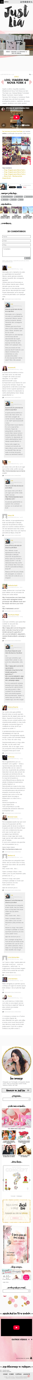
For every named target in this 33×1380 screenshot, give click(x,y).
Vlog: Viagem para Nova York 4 (16, 81)
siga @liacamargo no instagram (16, 1366)
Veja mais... (6, 1282)
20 (31, 74)
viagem (14, 199)
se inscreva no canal (22, 1358)
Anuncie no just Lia (15, 1090)
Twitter (27, 2)
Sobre (11, 1374)
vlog (21, 199)
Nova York (29, 196)
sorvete (5, 199)
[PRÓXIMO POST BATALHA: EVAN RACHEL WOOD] (30, 82)
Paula (10, 996)
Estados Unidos (7, 196)
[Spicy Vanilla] (26, 1272)
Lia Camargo (12, 1378)
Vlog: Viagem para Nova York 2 (14, 172)
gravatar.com (8, 261)
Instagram (23, 2)
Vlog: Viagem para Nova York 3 (14, 174)
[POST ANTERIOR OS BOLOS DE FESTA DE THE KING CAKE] (2, 82)
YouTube (21, 2)
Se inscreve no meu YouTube (12, 131)
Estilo (16, 77)
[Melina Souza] (16, 1272)
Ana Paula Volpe (13, 614)
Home (5, 1374)
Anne (9, 267)
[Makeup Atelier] (16, 1277)
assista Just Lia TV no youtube (16, 1313)
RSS (32, 2)
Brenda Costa (12, 817)
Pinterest (29, 2)
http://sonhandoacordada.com (12, 849)
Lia (10, 185)
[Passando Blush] (7, 1272)
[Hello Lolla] (7, 1277)
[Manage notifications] (28, 1376)
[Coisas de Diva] (26, 1277)
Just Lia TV (19, 196)
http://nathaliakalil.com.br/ (10, 608)
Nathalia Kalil (12, 585)
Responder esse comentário (12, 299)
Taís (9, 462)
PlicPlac (25, 1378)
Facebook (25, 2)
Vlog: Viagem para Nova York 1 (14, 170)
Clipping (18, 1374)
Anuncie (26, 1374)
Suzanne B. (12, 367)
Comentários (26, 185)
